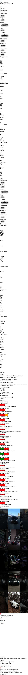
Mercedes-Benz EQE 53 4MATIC (8, 407)
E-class (1, 149)
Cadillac (2, 241)
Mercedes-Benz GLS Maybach (7, 450)
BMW (1, 63)
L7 (0, 134)
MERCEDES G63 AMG (5, 421)
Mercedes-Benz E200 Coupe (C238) (9, 491)
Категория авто (4, 180)
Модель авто (3, 289)
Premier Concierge (5, 387)
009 (1, 174)
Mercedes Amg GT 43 (5, 441)
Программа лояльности (6, 385)
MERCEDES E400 (4, 455)
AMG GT (2, 146)
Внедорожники (4, 57)
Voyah (1, 90)
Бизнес (2, 22)
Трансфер (2, 389)
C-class (2, 147)
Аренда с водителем (5, 381)
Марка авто (3, 225)
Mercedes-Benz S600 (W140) (7, 472)
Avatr (1, 60)
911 (1, 160)
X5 (0, 110)
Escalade (2, 118)
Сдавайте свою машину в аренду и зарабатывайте (13, 384)
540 (1, 106)
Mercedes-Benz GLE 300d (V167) (8, 486)
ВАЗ (1, 96)
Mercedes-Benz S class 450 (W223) (9, 499)
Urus (1, 128)
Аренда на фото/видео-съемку (8, 377)
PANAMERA (3, 162)
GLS (1, 152)
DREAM (2, 167)
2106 (1, 179)
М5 (1, 111)
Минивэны (3, 43)
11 (0, 101)
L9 (0, 136)
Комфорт (2, 18)
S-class (1, 154)
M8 (1, 108)
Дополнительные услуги (6, 382)
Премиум (2, 32)
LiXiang (2, 256)
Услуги (2, 374)
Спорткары (3, 52)
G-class (2, 150)
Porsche (2, 86)
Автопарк (2, 372)
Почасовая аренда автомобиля (8, 379)
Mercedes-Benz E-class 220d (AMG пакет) (10, 431)
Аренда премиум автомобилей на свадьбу (11, 376)
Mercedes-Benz (4, 83)
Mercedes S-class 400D (6, 411)
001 (1, 172)
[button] (4, 392)
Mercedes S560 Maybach (6, 426)
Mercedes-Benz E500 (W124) (7, 481)
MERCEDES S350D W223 (6, 446)
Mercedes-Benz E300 (5, 436)
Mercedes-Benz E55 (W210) (7, 477)
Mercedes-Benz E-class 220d (7, 467)
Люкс (1, 28)
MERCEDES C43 (4, 416)
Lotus (1, 79)
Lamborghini (3, 73)
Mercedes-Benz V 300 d (6, 496)
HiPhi (1, 70)
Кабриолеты (3, 38)
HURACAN (2, 129)
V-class (2, 155)
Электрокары (3, 48)
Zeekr (1, 93)
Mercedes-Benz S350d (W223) (7, 460)
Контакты (2, 390)
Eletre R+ (2, 141)
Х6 (0, 113)
